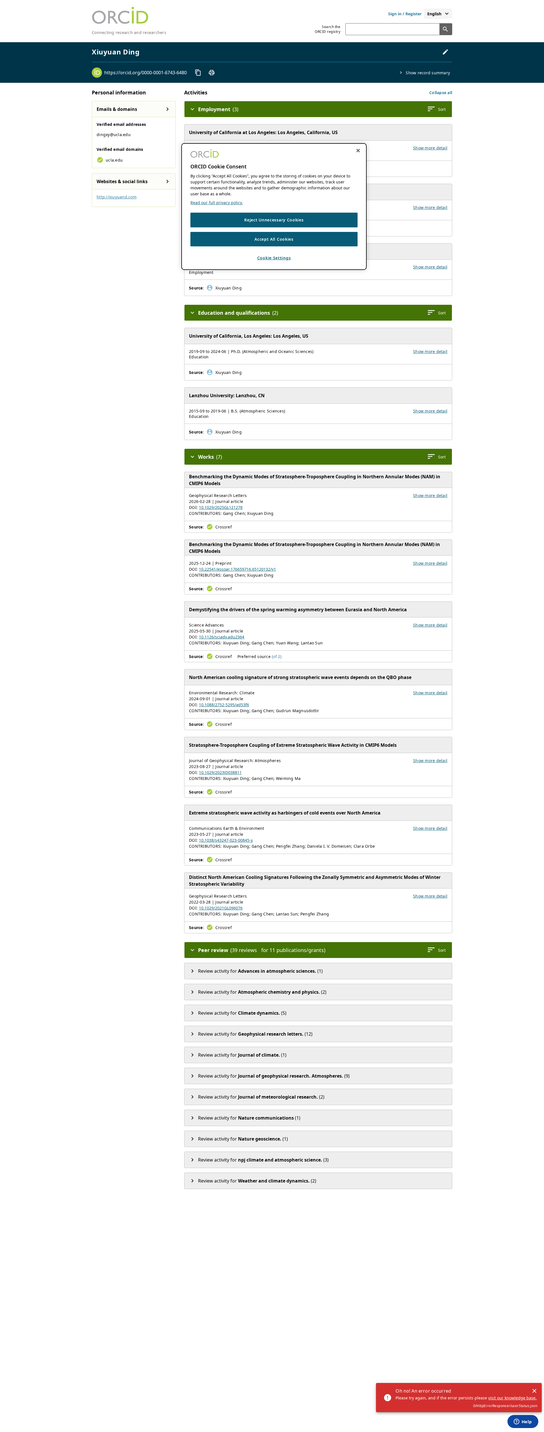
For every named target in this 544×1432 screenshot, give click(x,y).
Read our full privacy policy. (216, 202)
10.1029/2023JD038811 (220, 772)
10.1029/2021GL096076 (221, 908)
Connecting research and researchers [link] (129, 32)
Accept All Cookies (274, 239)
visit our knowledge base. (512, 1398)
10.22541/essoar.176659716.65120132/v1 (237, 569)
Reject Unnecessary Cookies (273, 220)
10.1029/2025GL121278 (221, 507)
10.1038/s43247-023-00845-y (226, 840)
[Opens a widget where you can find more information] (522, 1422)
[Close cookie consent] (358, 150)
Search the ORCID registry (327, 29)
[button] (440, 92)
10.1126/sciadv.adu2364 (221, 637)
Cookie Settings (274, 258)
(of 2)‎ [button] (277, 656)
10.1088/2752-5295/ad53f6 (224, 704)
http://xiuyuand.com (117, 197)
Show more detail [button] (430, 148)
